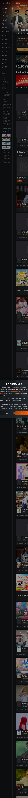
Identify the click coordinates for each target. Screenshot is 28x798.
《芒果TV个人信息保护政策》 (18, 391)
